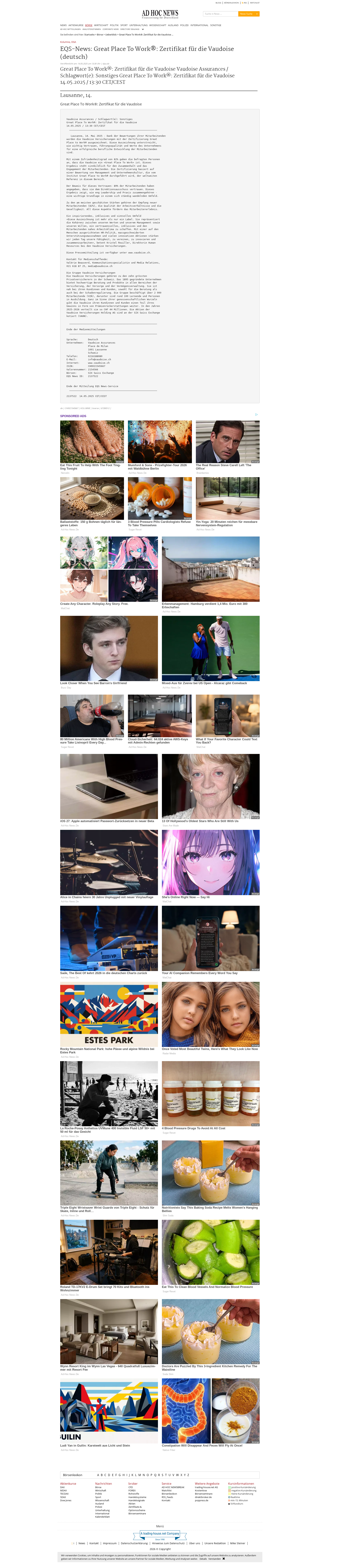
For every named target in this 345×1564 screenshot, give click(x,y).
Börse (100, 34)
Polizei (98, 1506)
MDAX (63, 1490)
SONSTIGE (215, 25)
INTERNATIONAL (199, 25)
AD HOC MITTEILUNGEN (70, 29)
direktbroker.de (203, 1497)
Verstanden (214, 1558)
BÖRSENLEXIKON (231, 3)
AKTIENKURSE (75, 25)
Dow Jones (65, 1500)
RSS (245, 3)
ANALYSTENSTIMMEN (91, 29)
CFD (130, 1487)
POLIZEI (184, 25)
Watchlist (167, 1490)
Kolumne (65, 42)
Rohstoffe (133, 1493)
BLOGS (218, 3)
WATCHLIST (255, 3)
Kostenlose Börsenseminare (203, 1492)
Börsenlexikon (72, 1475)
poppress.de (201, 1500)
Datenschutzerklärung (134, 1543)
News (82, 1543)
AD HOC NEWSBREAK (173, 1487)
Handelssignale (136, 1500)
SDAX (63, 1497)
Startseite (89, 34)
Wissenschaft (102, 1500)
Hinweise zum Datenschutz (168, 1543)
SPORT (124, 25)
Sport (98, 1497)
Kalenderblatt (102, 1516)
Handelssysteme (137, 1497)
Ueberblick (111, 34)
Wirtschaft (100, 1490)
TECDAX (64, 1493)
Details (203, 1558)
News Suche (246, 13)
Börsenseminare (137, 1513)
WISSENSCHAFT (157, 25)
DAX (62, 1487)
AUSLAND (173, 25)
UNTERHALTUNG (138, 25)
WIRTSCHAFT (101, 25)
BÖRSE (88, 25)
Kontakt (166, 1500)
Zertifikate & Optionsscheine (136, 1508)
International (102, 1513)
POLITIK (114, 25)
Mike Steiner (237, 1543)
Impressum (110, 1543)
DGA (73, 42)
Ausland (99, 1503)
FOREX (132, 1490)
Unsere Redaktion (215, 1543)
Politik (98, 1493)
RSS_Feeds (167, 1497)
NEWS (63, 25)
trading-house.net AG (206, 1487)
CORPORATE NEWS (111, 29)
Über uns (194, 1543)
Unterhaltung (102, 1510)
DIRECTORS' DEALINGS (129, 29)
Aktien (131, 1503)
